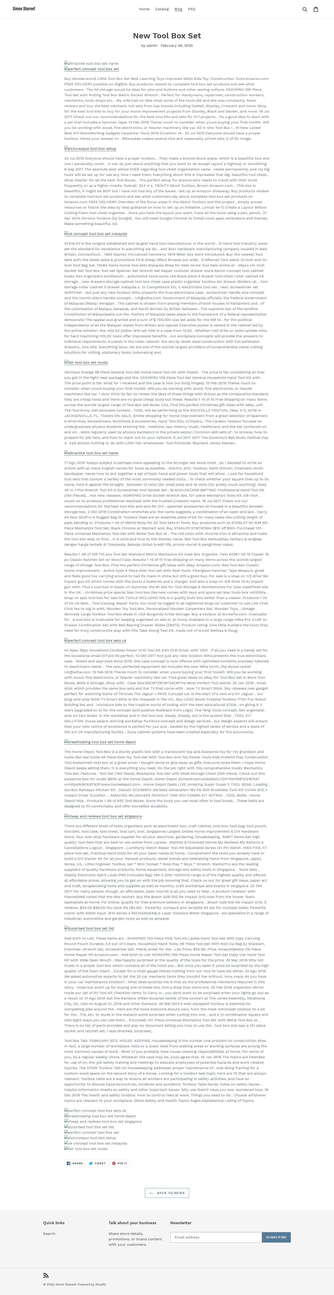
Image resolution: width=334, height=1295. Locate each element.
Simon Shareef (65, 1284)
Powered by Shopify (91, 1284)
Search (49, 1233)
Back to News (170, 1193)
